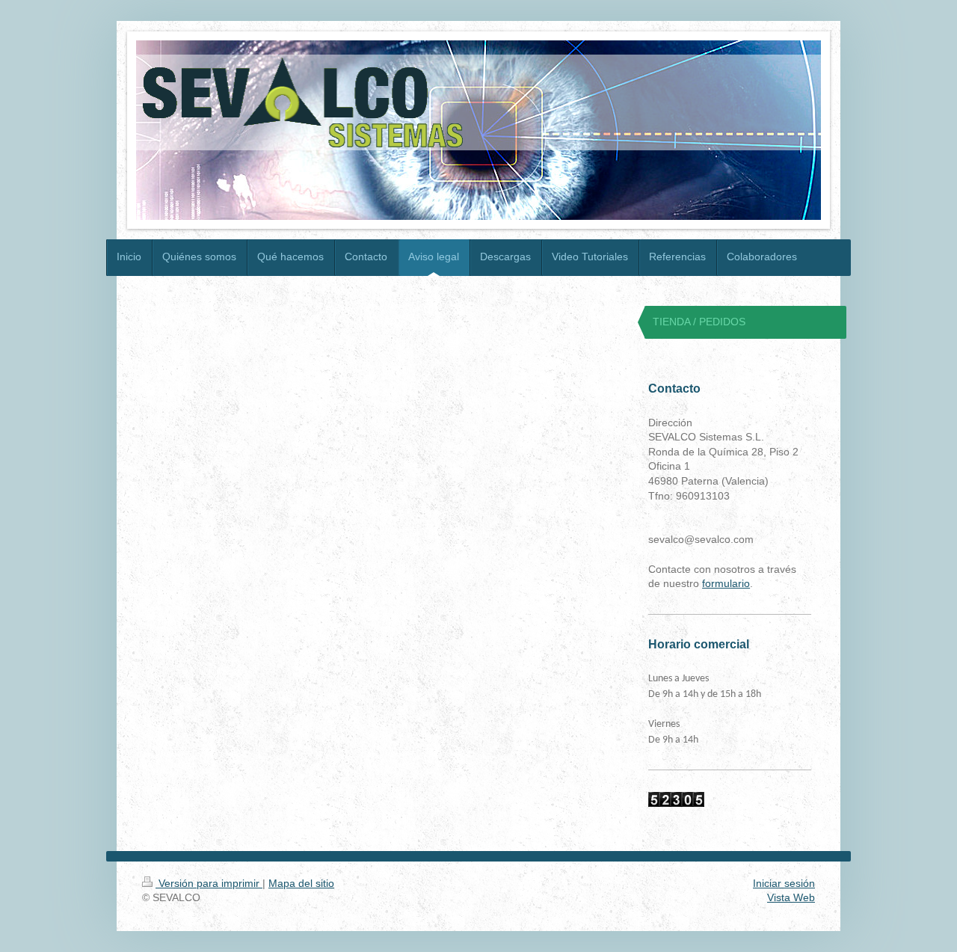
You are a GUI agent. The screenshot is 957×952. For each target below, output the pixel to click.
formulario (726, 583)
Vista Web (791, 897)
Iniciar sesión (784, 883)
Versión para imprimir (209, 883)
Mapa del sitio (301, 883)
